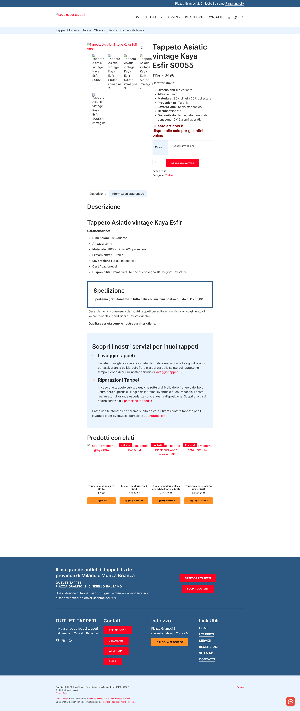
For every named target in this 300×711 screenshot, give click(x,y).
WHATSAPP (116, 651)
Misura (158, 147)
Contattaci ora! (155, 416)
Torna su (240, 687)
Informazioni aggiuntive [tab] (128, 194)
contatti (207, 659)
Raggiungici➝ (234, 3)
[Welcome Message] (290, 701)
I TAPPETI (206, 634)
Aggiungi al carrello (182, 163)
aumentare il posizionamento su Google (117, 702)
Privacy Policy (62, 693)
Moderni (169, 175)
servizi (205, 640)
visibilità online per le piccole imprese (105, 698)
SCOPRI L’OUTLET (198, 588)
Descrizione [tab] (98, 194)
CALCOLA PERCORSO (170, 642)
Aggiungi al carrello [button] (134, 500)
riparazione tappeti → (137, 401)
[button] (142, 47)
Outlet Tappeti (62, 698)
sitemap (206, 653)
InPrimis (126, 698)
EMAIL (113, 661)
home (204, 628)
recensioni (208, 647)
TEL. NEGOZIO (117, 630)
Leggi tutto (101, 500)
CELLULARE (116, 640)
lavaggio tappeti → (169, 372)
